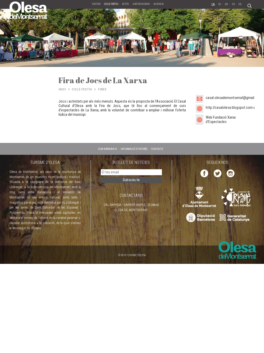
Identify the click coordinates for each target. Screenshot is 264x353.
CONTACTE (157, 149)
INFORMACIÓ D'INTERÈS (134, 149)
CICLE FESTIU (82, 89)
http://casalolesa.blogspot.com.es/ (232, 107)
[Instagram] (231, 173)
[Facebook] (204, 173)
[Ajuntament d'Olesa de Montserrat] (199, 196)
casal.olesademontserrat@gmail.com (234, 98)
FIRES (102, 89)
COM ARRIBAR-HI (107, 149)
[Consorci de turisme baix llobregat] (236, 197)
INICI (62, 89)
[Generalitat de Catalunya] (235, 218)
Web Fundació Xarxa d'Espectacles (221, 119)
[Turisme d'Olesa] (28, 10)
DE (240, 4)
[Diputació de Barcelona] (200, 218)
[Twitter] (217, 173)
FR (233, 4)
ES (219, 4)
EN (226, 4)
